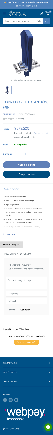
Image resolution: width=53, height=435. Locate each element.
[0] (47, 13)
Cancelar (25, 309)
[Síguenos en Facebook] (5, 400)
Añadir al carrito (26, 164)
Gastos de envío (41, 133)
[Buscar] (46, 21)
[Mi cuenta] (41, 13)
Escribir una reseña (26, 342)
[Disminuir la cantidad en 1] (17, 154)
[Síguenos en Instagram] (11, 400)
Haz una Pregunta (11, 244)
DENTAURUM (9, 114)
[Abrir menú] (4, 13)
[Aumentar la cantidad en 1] (33, 154)
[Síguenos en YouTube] (16, 400)
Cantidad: (8, 154)
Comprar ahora (26, 174)
